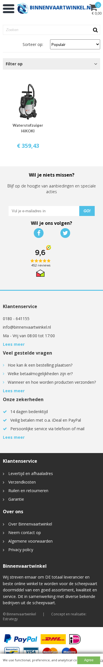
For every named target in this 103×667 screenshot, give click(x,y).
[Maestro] (69, 652)
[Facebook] (38, 233)
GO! (87, 211)
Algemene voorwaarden (30, 541)
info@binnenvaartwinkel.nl (27, 327)
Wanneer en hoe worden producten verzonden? (52, 382)
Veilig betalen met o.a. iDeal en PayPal (45, 420)
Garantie (16, 499)
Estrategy (10, 619)
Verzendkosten (22, 482)
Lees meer (14, 344)
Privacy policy (20, 549)
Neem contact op (24, 532)
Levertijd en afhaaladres (30, 473)
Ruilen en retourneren (28, 490)
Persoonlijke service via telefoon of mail (47, 428)
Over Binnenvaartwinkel (30, 524)
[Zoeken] (95, 30)
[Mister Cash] (11, 652)
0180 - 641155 (16, 318)
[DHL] (53, 639)
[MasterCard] (50, 652)
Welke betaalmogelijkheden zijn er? (40, 373)
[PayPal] (20, 639)
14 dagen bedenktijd (29, 411)
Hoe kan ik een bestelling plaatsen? (40, 365)
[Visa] (31, 652)
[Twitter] (65, 233)
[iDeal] (75, 639)
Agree (89, 660)
